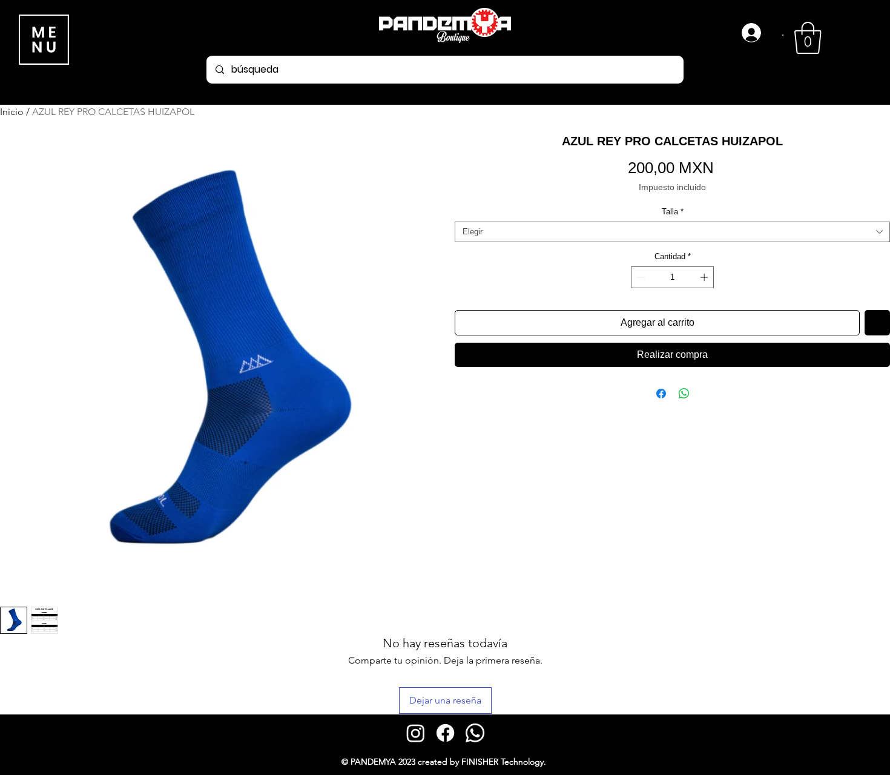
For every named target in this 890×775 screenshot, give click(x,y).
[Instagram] (415, 733)
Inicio (12, 111)
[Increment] (705, 277)
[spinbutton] (672, 277)
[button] (808, 38)
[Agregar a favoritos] (877, 322)
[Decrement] (640, 277)
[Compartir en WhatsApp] (684, 393)
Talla (673, 211)
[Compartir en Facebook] (661, 393)
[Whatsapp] (475, 733)
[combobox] (672, 232)
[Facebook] (445, 733)
